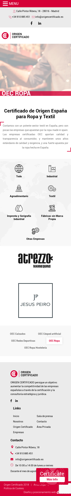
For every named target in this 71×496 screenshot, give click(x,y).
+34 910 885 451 (21, 16)
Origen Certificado (23, 427)
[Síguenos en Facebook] (31, 23)
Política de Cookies (14, 488)
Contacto (42, 421)
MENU (14, 4)
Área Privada (44, 427)
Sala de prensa (45, 416)
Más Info (52, 479)
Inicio (16, 416)
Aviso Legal (40, 484)
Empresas (18, 432)
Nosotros (18, 421)
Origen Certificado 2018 (16, 484)
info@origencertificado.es (49, 16)
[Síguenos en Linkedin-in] (38, 23)
